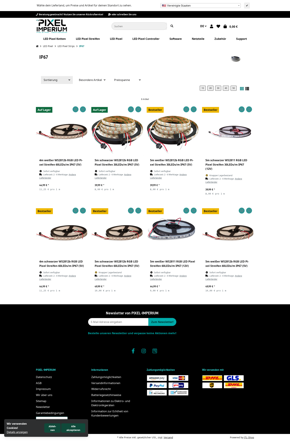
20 (210, 88)
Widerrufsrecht (101, 389)
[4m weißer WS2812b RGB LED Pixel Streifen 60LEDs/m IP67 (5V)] (62, 130)
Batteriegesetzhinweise (106, 395)
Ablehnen (52, 428)
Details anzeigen (17, 432)
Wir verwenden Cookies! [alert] (17, 426)
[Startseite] (37, 46)
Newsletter (43, 407)
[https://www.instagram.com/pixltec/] (143, 350)
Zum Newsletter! (162, 322)
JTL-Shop (249, 437)
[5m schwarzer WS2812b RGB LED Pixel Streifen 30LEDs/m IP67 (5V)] (117, 130)
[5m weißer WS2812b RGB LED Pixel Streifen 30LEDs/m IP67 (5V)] (173, 130)
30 (218, 88)
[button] (211, 26)
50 (233, 88)
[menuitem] (54, 39)
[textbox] (200, 5)
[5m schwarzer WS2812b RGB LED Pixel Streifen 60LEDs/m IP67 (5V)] (117, 232)
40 (226, 88)
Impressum (43, 389)
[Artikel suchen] (172, 26)
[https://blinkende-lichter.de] (154, 350)
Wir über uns (44, 395)
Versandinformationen (105, 383)
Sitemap (41, 401)
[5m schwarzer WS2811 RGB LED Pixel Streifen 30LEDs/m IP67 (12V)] (228, 130)
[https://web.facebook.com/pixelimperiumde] (133, 350)
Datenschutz (44, 377)
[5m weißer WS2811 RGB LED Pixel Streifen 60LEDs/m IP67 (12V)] (173, 232)
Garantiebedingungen (50, 413)
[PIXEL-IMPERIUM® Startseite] (51, 26)
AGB (39, 383)
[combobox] (200, 5)
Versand (168, 437)
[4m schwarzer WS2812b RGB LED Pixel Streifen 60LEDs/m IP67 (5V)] (62, 232)
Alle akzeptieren (73, 428)
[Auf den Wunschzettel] (83, 109)
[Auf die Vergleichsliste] (75, 109)
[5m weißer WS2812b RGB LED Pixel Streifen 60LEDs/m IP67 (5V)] (228, 232)
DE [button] (202, 26)
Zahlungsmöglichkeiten (106, 377)
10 (203, 88)
